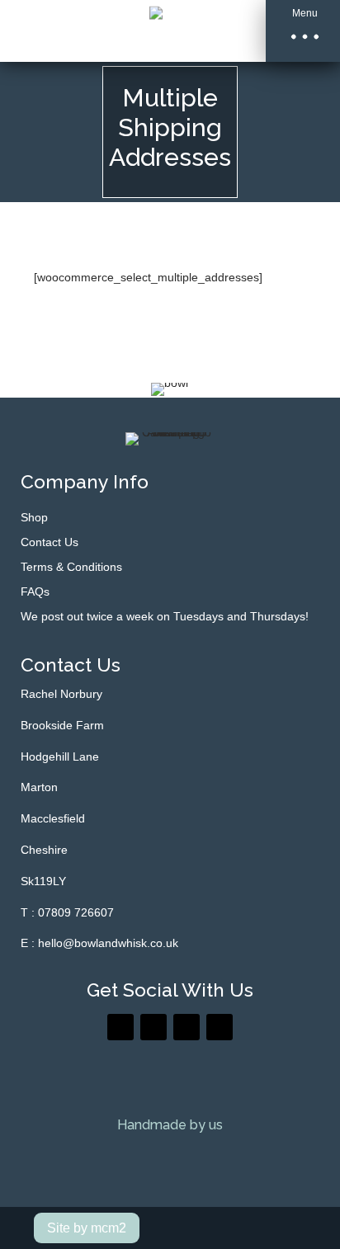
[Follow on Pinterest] (186, 1027)
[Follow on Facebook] (120, 1027)
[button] (303, 31)
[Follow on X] (153, 1027)
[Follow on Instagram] (219, 1027)
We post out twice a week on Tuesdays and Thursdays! (165, 616)
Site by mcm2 (86, 1228)
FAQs (35, 592)
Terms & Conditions (71, 567)
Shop (34, 517)
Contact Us (49, 542)
